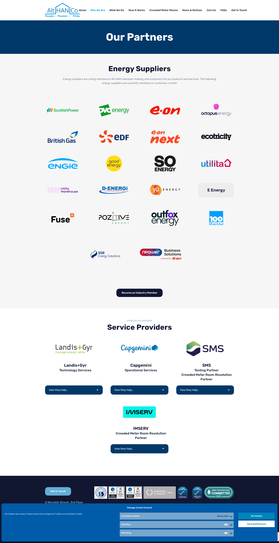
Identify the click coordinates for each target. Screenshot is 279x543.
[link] (62, 10)
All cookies (256, 516)
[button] (177, 516)
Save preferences (256, 524)
